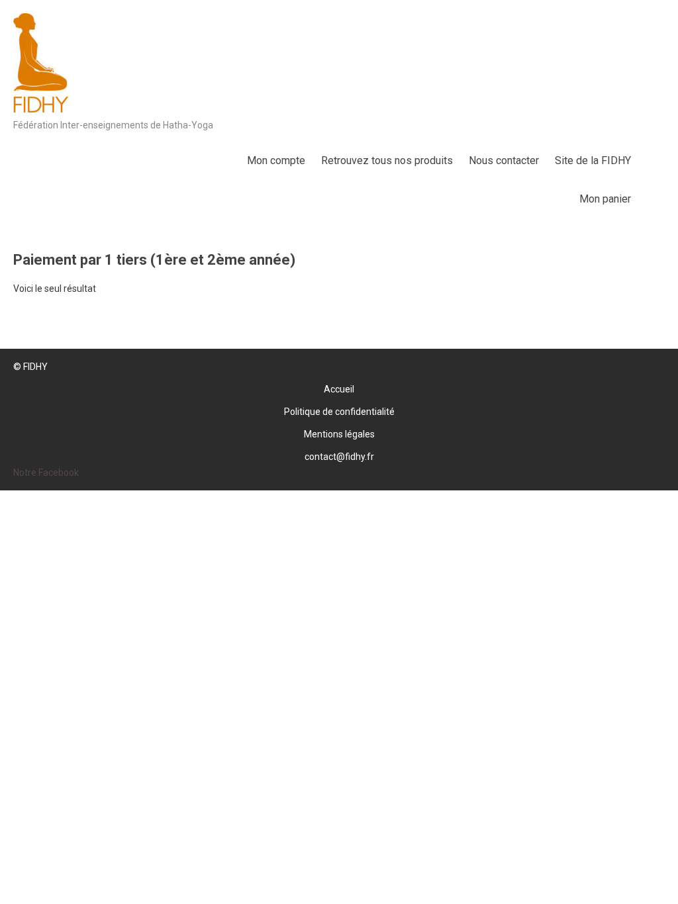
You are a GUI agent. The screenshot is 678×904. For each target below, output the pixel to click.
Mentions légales (339, 434)
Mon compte (276, 160)
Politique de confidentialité (339, 411)
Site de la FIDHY (593, 160)
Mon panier (605, 199)
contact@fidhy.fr (339, 456)
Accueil (339, 389)
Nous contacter (504, 160)
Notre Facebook (46, 472)
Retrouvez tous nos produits (387, 160)
